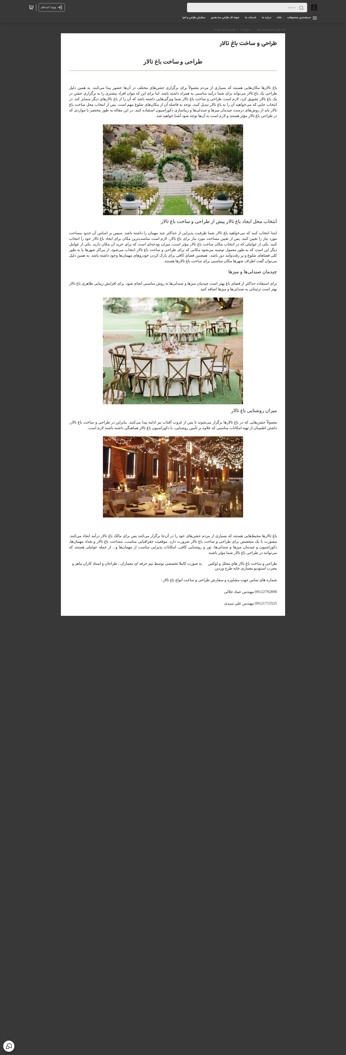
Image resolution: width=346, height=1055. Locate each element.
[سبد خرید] (31, 7)
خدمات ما (245, 29)
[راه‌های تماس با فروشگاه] (8, 1046)
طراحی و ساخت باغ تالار (224, 29)
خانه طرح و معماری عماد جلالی (270, 29)
